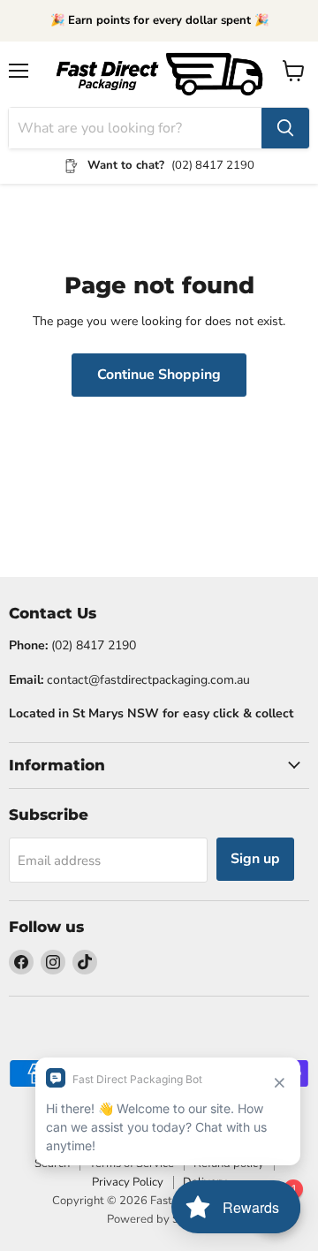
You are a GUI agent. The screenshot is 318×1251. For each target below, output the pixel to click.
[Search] (285, 128)
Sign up (255, 858)
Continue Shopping (159, 374)
